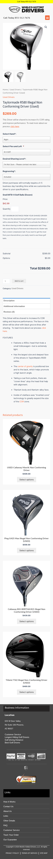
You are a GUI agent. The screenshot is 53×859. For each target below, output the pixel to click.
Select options (26, 479)
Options (6, 258)
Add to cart (19, 281)
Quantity (6, 209)
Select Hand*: (9, 134)
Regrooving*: (9, 171)
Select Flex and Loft (13, 146)
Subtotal (6, 253)
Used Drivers (15, 89)
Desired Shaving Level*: (14, 159)
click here (14, 126)
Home (5, 89)
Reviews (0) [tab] (9, 312)
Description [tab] (9, 300)
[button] (47, 17)
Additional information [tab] (14, 306)
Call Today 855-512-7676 (26, 2)
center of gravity (25, 366)
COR (22, 401)
